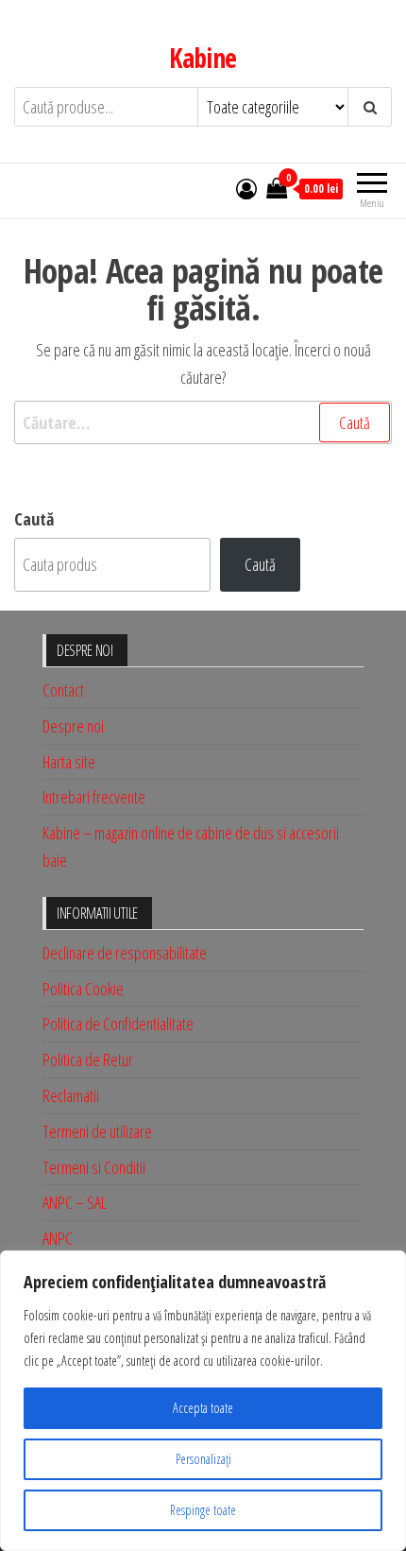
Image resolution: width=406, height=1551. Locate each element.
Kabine (203, 58)
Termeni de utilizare (97, 1131)
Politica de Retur (87, 1059)
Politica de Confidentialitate (118, 1023)
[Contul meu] (246, 188)
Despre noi (73, 726)
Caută (34, 519)
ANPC (57, 1238)
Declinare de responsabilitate (124, 952)
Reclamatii (70, 1095)
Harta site (68, 761)
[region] (203, 1400)
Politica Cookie (83, 988)
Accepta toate (203, 1408)
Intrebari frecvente (93, 796)
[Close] (386, 1266)
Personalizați (203, 1459)
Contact (63, 690)
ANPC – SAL (74, 1202)
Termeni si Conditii (93, 1167)
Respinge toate (203, 1510)
